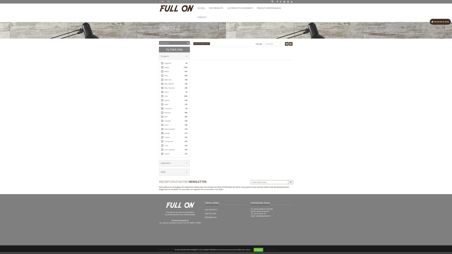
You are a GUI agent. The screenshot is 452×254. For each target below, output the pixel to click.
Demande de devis (441, 22)
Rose (176, 125)
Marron (176, 112)
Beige (176, 67)
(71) (186, 133)
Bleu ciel (176, 80)
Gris (176, 96)
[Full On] (176, 6)
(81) (186, 71)
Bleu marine (176, 88)
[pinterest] (288, 1)
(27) (186, 146)
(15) (186, 141)
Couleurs (165, 56)
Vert (176, 145)
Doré (176, 92)
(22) (186, 121)
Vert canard (176, 150)
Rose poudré (176, 129)
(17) (186, 154)
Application (166, 163)
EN (168, 1)
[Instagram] (281, 1)
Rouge (176, 133)
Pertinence (270, 44)
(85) (186, 113)
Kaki (176, 104)
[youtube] (284, 1)
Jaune (176, 100)
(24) (186, 100)
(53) (186, 137)
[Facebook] (277, 1)
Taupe (176, 137)
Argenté (176, 63)
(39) (186, 76)
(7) (186, 92)
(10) (186, 84)
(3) (186, 63)
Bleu (176, 75)
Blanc (176, 71)
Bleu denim (176, 84)
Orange (176, 121)
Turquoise (176, 141)
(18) (186, 80)
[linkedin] (292, 1)
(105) (185, 67)
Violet (176, 154)
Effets (163, 172)
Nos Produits (216, 8)
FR (162, 1)
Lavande (176, 108)
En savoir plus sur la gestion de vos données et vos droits (201, 189)
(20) (186, 88)
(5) (186, 108)
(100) (185, 96)
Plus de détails (271, 249)
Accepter (258, 250)
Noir (176, 117)
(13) (186, 104)
